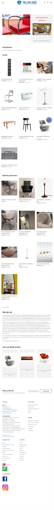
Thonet (21, 450)
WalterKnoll (22, 446)
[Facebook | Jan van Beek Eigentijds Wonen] (4, 482)
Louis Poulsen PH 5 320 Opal (43, 264)
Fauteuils (4, 446)
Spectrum (21, 456)
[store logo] (27, 2)
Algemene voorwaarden (33, 420)
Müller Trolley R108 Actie (24, 107)
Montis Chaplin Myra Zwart (25, 199)
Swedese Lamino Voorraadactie (44, 79)
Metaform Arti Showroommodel (8, 199)
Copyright (30, 428)
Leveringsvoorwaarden (33, 405)
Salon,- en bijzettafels (7, 454)
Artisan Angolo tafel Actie (7, 136)
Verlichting (4, 456)
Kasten (4, 452)
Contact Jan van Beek (33, 422)
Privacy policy (31, 426)
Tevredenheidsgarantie (33, 408)
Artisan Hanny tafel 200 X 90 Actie (9, 165)
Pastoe (21, 443)
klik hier (17, 341)
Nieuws (29, 410)
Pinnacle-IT (12, 436)
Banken (4, 443)
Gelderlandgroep (23, 444)
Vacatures (30, 430)
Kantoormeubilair (6, 448)
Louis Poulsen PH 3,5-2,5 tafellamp (44, 107)
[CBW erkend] (4, 471)
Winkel (29, 412)
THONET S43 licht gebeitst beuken (9, 107)
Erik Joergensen (23, 452)
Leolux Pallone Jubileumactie (43, 136)
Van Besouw (22, 454)
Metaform (21, 458)
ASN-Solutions (5, 436)
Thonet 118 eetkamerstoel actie (26, 136)
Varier (20, 448)
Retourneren (31, 407)
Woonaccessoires (6, 458)
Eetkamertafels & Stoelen (8, 444)
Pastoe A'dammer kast (6, 79)
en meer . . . (22, 460)
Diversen (4, 460)
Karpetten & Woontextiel (8, 450)
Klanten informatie (32, 424)
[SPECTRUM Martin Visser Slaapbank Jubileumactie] (44, 358)
